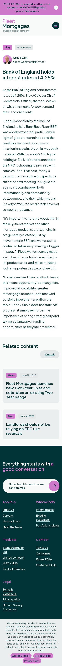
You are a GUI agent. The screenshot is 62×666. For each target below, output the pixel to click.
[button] (56, 25)
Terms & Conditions (10, 591)
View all (50, 354)
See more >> (32, 11)
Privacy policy (11, 599)
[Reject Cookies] (57, 642)
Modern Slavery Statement (12, 607)
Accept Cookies (21, 655)
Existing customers (43, 517)
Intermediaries (45, 509)
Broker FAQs (44, 559)
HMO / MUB (10, 563)
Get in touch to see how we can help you (26, 485)
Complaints (43, 553)
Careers (8, 515)
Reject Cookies (43, 655)
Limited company (13, 557)
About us (8, 509)
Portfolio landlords (47, 525)
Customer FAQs (46, 565)
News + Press (11, 521)
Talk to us (42, 547)
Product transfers (14, 569)
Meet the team (12, 527)
